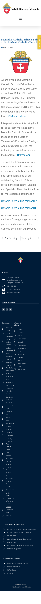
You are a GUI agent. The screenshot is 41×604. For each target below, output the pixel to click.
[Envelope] (10, 309)
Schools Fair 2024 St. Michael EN (19, 201)
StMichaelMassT (17, 116)
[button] (20, 19)
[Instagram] (7, 309)
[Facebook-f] (3, 309)
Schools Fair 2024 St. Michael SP (19, 208)
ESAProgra (22, 155)
